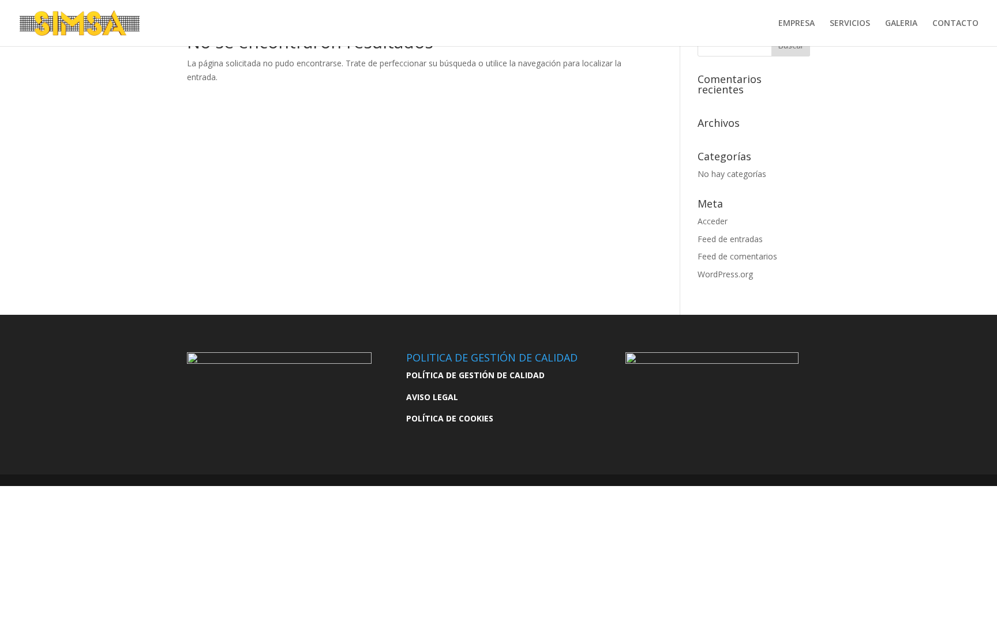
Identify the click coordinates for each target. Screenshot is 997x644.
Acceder (713, 221)
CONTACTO (955, 23)
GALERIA (901, 23)
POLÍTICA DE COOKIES (449, 418)
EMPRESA (796, 23)
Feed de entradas (730, 239)
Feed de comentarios (737, 256)
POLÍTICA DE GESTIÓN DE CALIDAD (475, 375)
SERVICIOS (850, 23)
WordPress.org (725, 274)
